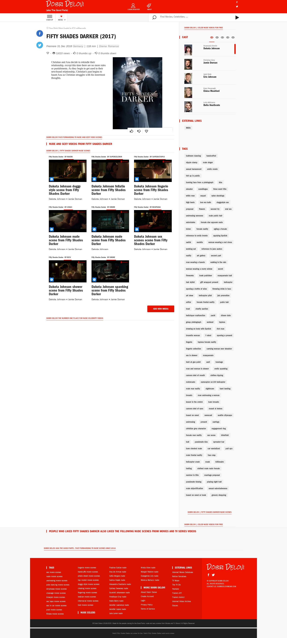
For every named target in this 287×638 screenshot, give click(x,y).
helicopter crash (193, 461)
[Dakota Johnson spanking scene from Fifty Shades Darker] (110, 271)
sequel (203, 195)
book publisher (205, 275)
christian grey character (196, 428)
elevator (189, 189)
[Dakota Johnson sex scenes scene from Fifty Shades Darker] (153, 221)
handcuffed (211, 155)
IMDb (188, 127)
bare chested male (194, 448)
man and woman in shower (197, 368)
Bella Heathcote (211, 105)
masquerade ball (225, 275)
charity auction (201, 308)
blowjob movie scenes (55, 597)
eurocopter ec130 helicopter (213, 382)
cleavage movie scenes (56, 593)
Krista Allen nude (148, 567)
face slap (212, 455)
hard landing (225, 388)
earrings (216, 421)
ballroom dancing (193, 155)
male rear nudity (193, 388)
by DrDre (111, 207)
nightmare (210, 388)
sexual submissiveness (218, 488)
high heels (190, 202)
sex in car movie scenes (56, 605)
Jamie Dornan (75, 199)
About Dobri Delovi (149, 592)
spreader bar (218, 441)
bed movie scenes (85, 605)
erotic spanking (220, 368)
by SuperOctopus (157, 157)
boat (188, 308)
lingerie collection (193, 348)
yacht (213, 315)
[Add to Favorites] (146, 131)
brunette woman (193, 335)
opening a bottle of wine (196, 288)
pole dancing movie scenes (57, 584)
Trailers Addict (178, 597)
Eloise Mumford (211, 90)
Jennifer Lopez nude (117, 609)
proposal (189, 209)
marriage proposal (212, 475)
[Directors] (217, 38)
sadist (188, 242)
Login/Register (134, 9)
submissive (190, 222)
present (204, 421)
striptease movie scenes (56, 588)
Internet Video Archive (181, 601)
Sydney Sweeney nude (118, 588)
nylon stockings (217, 195)
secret (220, 268)
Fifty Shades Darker (56, 157)
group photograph (193, 322)
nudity (188, 255)
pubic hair (224, 302)
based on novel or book (196, 495)
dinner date (226, 315)
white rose (190, 195)
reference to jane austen (211, 248)
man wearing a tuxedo (195, 262)
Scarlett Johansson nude (119, 592)
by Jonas (68, 207)
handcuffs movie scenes (88, 571)
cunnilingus (203, 189)
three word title (219, 189)
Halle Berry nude (116, 600)
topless (222, 322)
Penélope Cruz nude (117, 596)
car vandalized (214, 448)
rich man (220, 328)
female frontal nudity (205, 302)
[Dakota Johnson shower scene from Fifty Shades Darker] (68, 271)
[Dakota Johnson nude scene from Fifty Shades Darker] (68, 221)
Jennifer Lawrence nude (119, 605)
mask (207, 461)
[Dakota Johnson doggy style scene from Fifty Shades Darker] (68, 171)
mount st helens (215, 408)
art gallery (201, 255)
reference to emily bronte (197, 235)
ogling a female (220, 229)
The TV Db (176, 584)
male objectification (194, 488)
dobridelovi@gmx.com (226, 586)
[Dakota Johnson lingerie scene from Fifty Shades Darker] (153, 171)
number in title (192, 475)
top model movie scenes (88, 580)
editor (188, 302)
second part (216, 255)
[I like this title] (131, 131)
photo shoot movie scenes (89, 575)
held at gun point (193, 362)
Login (143, 600)
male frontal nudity (194, 455)
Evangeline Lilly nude (149, 575)
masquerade (208, 355)
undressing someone (194, 215)
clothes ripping (216, 375)
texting (189, 468)
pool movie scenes (54, 609)
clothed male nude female (208, 468)
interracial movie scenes (88, 600)
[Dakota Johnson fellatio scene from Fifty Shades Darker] (110, 171)
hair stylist (190, 282)
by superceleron (114, 157)
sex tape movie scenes (55, 601)
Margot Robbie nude (149, 571)
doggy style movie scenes (88, 584)
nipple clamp (191, 162)
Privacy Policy (146, 604)
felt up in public (193, 175)
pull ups (229, 448)
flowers (202, 209)
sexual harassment (193, 169)
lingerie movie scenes (87, 567)
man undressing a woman (208, 395)
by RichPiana (155, 207)
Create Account (147, 596)
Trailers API (177, 593)
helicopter (228, 282)
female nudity (202, 229)
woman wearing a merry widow (199, 268)
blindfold (225, 435)
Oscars (175, 605)
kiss (220, 182)
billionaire (219, 461)
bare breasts (213, 401)
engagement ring (219, 428)
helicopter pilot (205, 295)
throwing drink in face (221, 288)
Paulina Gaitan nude (117, 567)
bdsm (188, 229)
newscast (208, 415)
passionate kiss (201, 441)
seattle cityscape (225, 415)
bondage (219, 362)
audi (208, 362)
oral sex (228, 209)
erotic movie (212, 169)
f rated (208, 335)
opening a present (224, 335)
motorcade (190, 382)
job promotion (223, 295)
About (149, 9)
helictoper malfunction (195, 315)
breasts (189, 395)
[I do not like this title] (139, 131)
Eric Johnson (209, 76)
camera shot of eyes (194, 408)
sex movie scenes (53, 572)
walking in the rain (218, 262)
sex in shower (191, 355)
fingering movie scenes (87, 592)
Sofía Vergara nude (117, 575)
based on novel (192, 415)
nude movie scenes (54, 576)
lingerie (189, 342)
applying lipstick (220, 235)
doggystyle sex (223, 202)
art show (189, 295)
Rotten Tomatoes (179, 576)
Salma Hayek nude (117, 580)
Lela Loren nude (116, 613)
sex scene (211, 435)
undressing (190, 421)
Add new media (160, 308)
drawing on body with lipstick (198, 328)
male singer (208, 162)
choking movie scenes (87, 588)
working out (191, 248)
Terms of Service (148, 608)
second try (215, 209)
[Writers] (222, 38)
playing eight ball (214, 481)
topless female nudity (207, 342)
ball (187, 441)
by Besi (68, 257)
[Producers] (227, 38)
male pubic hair (215, 215)
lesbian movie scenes (87, 596)
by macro (69, 157)
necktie (200, 242)
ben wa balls (205, 202)
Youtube (175, 588)
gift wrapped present (209, 282)
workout (210, 322)
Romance (113, 46)
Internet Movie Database (182, 572)
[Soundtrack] (233, 38)
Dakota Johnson (57, 199)
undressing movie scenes (56, 580)
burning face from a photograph (199, 182)
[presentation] (211, 38)
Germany (78, 46)
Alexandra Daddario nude (120, 584)
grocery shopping (219, 495)
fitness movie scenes (55, 613)
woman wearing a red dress (220, 242)
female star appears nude (212, 222)
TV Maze (175, 580)
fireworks (190, 275)
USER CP (49, 20)
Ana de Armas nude (117, 571)
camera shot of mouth (195, 375)
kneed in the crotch (194, 401)
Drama (103, 46)
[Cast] (211, 38)
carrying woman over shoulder (219, 348)
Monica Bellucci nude (150, 580)
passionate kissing (193, 481)
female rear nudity (194, 435)
